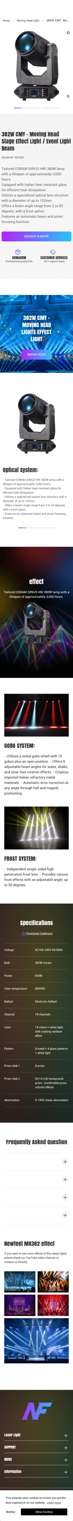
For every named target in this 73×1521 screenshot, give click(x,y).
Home (6, 20)
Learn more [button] (54, 1502)
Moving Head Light (28, 20)
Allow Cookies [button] (44, 1511)
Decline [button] (10, 1511)
